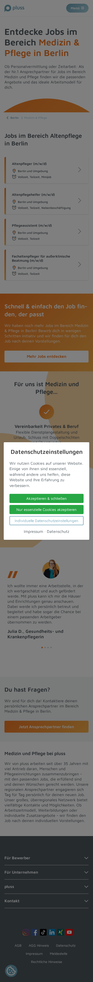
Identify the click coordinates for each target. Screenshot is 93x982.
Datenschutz (58, 531)
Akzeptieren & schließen (46, 498)
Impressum (33, 531)
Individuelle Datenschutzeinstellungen (46, 521)
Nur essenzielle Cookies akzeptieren (46, 509)
